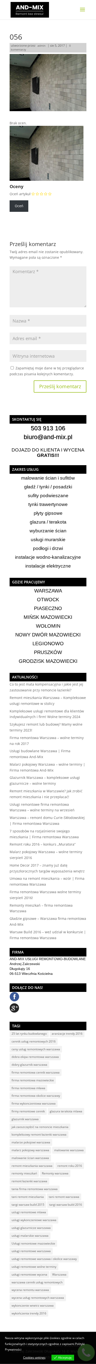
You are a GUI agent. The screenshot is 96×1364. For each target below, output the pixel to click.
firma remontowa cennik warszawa (36, 1072)
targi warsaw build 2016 (65, 1205)
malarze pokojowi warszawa (31, 1142)
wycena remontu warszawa (30, 1290)
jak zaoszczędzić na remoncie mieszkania (40, 1127)
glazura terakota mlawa (66, 1111)
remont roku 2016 (69, 1166)
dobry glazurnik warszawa (29, 1065)
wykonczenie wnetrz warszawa (33, 1305)
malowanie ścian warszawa (30, 1158)
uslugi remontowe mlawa (29, 1212)
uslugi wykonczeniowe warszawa (34, 1220)
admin (41, 45)
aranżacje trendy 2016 (67, 1033)
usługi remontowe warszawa (31, 1251)
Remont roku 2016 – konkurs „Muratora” (43, 844)
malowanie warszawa (69, 1150)
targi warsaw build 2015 (28, 1205)
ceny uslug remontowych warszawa (36, 1049)
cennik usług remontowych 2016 (34, 1041)
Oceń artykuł (20, 194)
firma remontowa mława (28, 1088)
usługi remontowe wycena (29, 1274)
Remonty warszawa (55, 1173)
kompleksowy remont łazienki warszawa (39, 1134)
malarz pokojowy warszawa (30, 1150)
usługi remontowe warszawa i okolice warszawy (44, 1259)
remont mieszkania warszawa (32, 1166)
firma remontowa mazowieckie (33, 1080)
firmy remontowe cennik (28, 1111)
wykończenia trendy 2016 (29, 1313)
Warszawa (59, 1274)
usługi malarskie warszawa (30, 1236)
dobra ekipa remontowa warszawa (35, 1057)
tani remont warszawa (64, 1197)
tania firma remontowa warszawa (35, 1189)
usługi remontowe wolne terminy (34, 1267)
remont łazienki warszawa (29, 1181)
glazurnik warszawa (25, 1119)
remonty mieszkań (24, 1173)
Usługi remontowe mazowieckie (33, 1243)
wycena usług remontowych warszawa (38, 1298)
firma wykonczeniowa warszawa (34, 1103)
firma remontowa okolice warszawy (36, 1096)
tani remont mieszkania (28, 1197)
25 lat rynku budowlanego (29, 1033)
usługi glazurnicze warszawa (31, 1228)
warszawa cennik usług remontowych (37, 1282)
